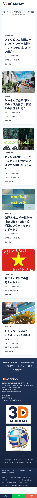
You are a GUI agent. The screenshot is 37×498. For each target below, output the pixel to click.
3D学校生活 (8, 213)
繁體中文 (29, 480)
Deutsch (25, 482)
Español (19, 477)
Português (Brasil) (11, 482)
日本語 (3, 477)
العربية (8, 477)
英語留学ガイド (18, 369)
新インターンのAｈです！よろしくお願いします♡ (18, 335)
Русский (13, 477)
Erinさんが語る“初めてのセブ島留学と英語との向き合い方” (18, 104)
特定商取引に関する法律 (8, 473)
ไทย (29, 477)
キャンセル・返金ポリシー (24, 470)
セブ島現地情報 (9, 35)
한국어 (3, 482)
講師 (33, 362)
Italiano (20, 482)
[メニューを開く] (33, 3)
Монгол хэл (12, 480)
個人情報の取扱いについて (9, 470)
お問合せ (6, 496)
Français (25, 477)
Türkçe (18, 480)
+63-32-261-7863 (10, 389)
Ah (7, 56)
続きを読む (9, 64)
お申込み (30, 496)
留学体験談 (8, 96)
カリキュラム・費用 (16, 362)
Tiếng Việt (4, 480)
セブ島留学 (9, 366)
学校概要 (6, 362)
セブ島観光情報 (9, 153)
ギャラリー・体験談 (25, 366)
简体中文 (23, 480)
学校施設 (27, 362)
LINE (18, 496)
